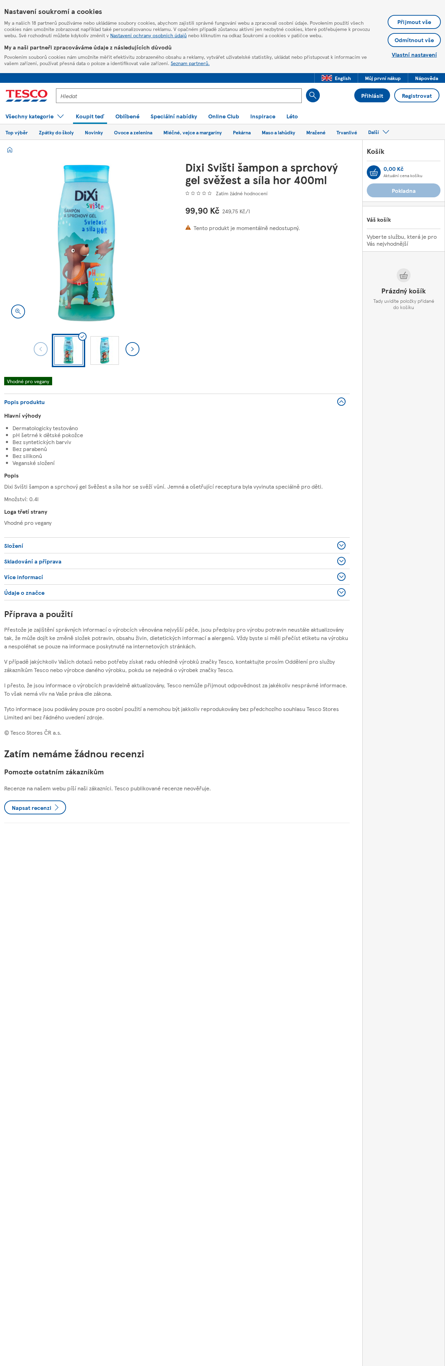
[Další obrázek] (132, 349)
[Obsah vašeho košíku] (374, 172)
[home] (9, 149)
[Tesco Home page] (27, 95)
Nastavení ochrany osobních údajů (148, 35)
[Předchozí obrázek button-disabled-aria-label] (41, 349)
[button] (336, 78)
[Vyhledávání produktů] (313, 95)
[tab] (68, 350)
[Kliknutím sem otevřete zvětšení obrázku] (18, 311)
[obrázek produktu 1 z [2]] (86, 243)
